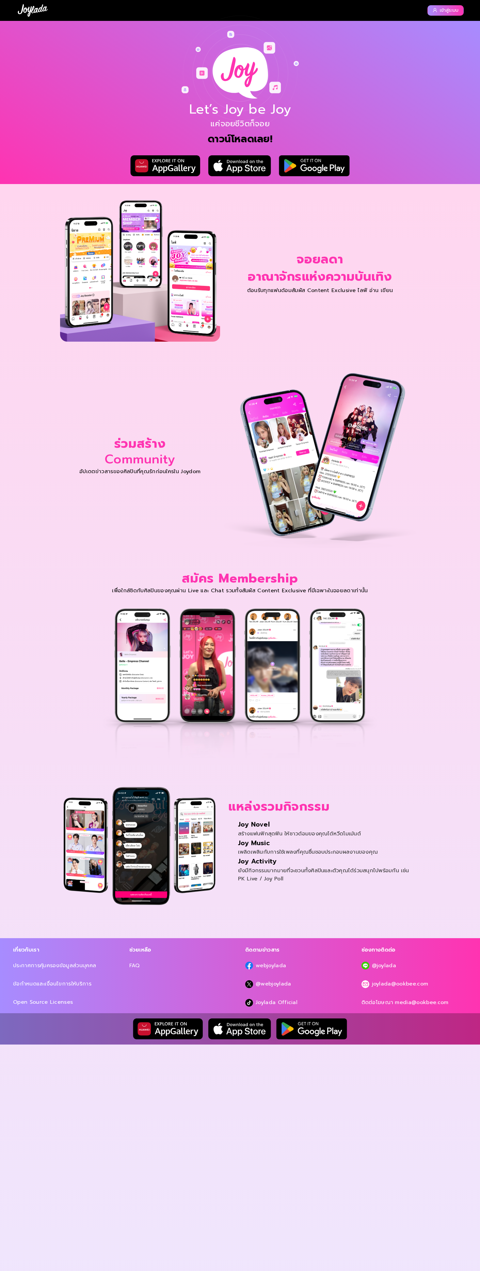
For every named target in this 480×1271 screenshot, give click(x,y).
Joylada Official (276, 1002)
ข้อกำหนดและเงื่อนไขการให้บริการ (52, 984)
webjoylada (271, 965)
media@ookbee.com (421, 1002)
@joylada (384, 965)
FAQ (134, 965)
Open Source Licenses (43, 1002)
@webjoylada (273, 984)
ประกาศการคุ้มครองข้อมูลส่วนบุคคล (54, 965)
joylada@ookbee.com (400, 984)
